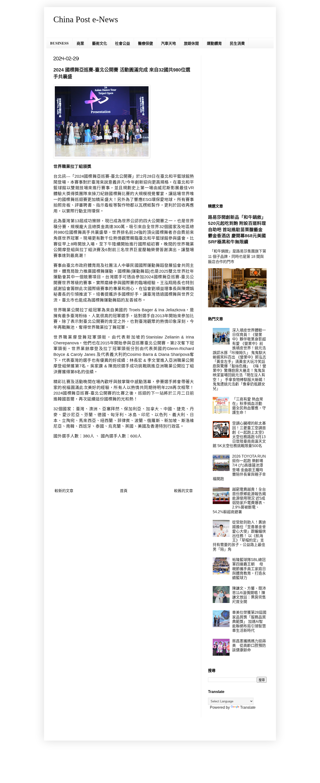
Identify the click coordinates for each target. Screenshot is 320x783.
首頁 (123, 491)
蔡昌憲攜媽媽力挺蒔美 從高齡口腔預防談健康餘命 (249, 645)
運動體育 (214, 43)
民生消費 (237, 43)
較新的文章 (64, 491)
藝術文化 (99, 43)
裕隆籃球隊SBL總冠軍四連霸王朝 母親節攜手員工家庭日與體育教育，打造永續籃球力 (249, 569)
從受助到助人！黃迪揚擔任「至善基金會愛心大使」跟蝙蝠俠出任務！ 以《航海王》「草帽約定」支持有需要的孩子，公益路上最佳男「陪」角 (239, 535)
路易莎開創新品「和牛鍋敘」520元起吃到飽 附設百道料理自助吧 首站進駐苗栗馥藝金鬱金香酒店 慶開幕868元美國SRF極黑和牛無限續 (237, 229)
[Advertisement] (237, 125)
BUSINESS (59, 43)
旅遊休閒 (191, 43)
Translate (248, 707)
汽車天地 (168, 43)
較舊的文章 (183, 491)
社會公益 (122, 43)
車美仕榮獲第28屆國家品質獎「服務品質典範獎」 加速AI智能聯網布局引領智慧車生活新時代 (249, 621)
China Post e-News (85, 19)
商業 (80, 43)
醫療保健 (145, 43)
